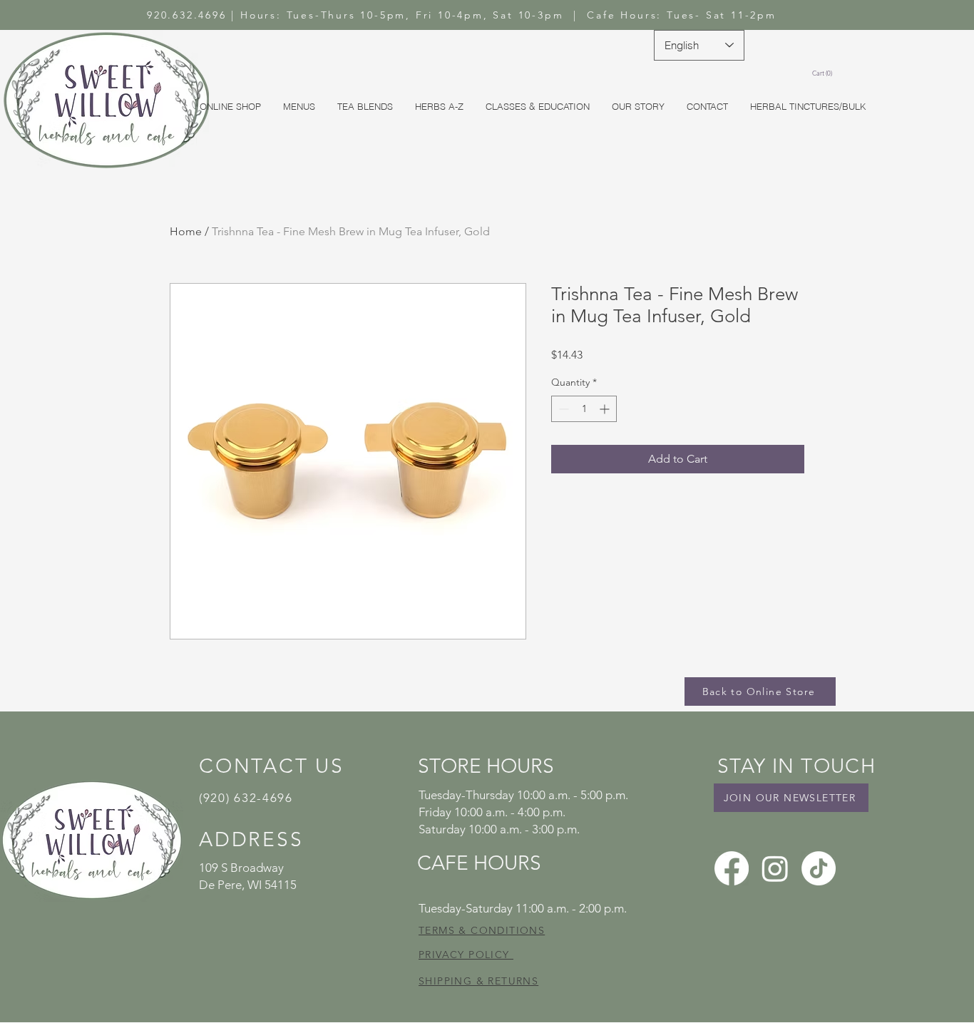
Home (186, 231)
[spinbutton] (584, 408)
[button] (824, 73)
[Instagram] (775, 868)
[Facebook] (731, 868)
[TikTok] (818, 868)
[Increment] (606, 408)
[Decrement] (562, 408)
